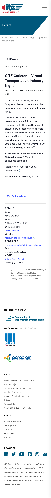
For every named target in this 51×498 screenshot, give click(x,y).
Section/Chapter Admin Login (17, 388)
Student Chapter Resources (16, 396)
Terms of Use (10, 404)
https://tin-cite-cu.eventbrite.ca (21, 168)
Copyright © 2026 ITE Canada (17, 408)
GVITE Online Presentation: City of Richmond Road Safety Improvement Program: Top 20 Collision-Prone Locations (32, 274)
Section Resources (12, 392)
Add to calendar (19, 195)
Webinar (15, 230)
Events (11, 38)
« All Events (11, 59)
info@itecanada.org (12, 421)
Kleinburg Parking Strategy (14, 276)
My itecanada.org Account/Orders (19, 380)
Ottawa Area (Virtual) (14, 258)
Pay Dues (8, 385)
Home (4, 38)
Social (7, 230)
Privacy (7, 400)
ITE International (13, 310)
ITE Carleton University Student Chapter (23, 244)
